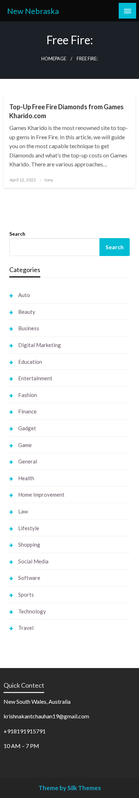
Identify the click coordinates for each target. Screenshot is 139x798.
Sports (26, 594)
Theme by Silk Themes (69, 788)
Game (25, 445)
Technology (32, 611)
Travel (26, 627)
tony (49, 179)
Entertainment (35, 378)
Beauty (26, 311)
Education (30, 361)
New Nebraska (33, 11)
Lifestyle (28, 528)
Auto (24, 295)
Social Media (33, 561)
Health (26, 478)
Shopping (29, 544)
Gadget (27, 428)
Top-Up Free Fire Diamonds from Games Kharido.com (66, 111)
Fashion (27, 395)
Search (17, 234)
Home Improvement (41, 494)
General (27, 461)
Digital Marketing (39, 345)
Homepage (53, 58)
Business (28, 328)
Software (29, 577)
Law (23, 511)
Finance (27, 411)
